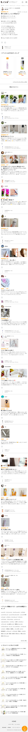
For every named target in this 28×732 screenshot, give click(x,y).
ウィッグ (10, 626)
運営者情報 (4, 727)
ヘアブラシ (12, 621)
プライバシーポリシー (16, 727)
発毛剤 (13, 633)
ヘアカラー (3, 628)
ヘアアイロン (3, 619)
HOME (14, 721)
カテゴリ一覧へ (24, 640)
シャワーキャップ (4, 614)
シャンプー (3, 612)
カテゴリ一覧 (10, 724)
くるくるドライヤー (5, 621)
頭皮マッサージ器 (4, 633)
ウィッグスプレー (16, 626)
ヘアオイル (8, 617)
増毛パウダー (23, 633)
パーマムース (23, 626)
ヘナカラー (23, 631)
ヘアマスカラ (14, 631)
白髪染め (8, 628)
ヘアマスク (23, 612)
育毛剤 (10, 633)
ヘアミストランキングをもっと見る (20, 81)
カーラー (21, 628)
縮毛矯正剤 (3, 631)
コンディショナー (16, 612)
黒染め (19, 631)
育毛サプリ (17, 633)
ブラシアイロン (10, 619)
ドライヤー (20, 617)
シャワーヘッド (17, 619)
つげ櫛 (16, 621)
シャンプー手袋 (23, 614)
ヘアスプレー (20, 621)
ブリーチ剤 (17, 628)
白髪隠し (12, 628)
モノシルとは (17, 724)
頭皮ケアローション (5, 635)
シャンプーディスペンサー (14, 614)
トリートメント (9, 612)
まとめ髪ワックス (10, 624)
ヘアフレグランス (4, 626)
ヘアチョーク (8, 631)
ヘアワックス (3, 624)
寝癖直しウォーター (19, 624)
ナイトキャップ (14, 617)
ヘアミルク (3, 617)
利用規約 (9, 727)
